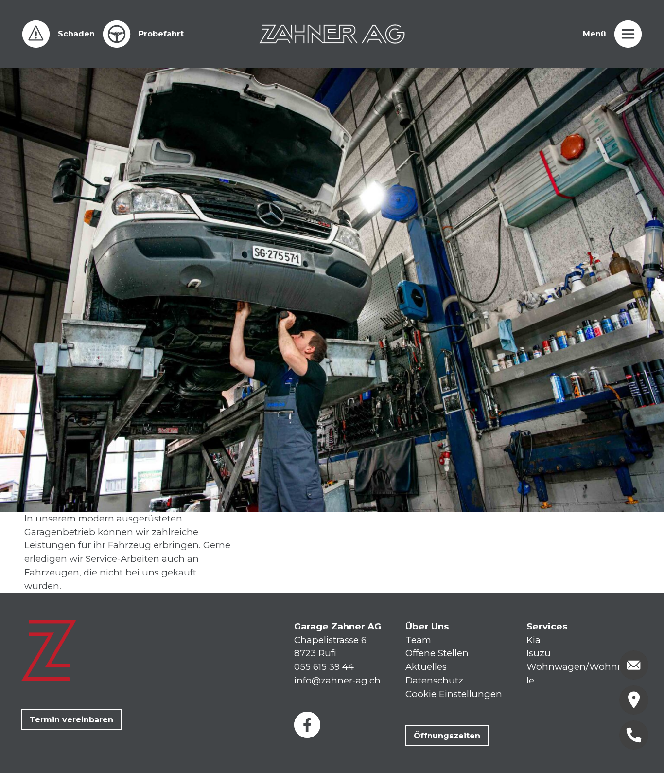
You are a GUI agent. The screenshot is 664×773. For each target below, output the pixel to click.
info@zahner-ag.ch (337, 680)
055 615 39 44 (324, 666)
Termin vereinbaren (71, 719)
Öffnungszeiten (447, 735)
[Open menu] (628, 34)
